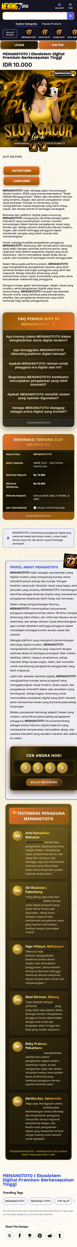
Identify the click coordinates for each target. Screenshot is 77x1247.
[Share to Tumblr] (60, 1235)
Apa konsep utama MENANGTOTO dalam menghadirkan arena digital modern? (38, 338)
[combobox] (35, 15)
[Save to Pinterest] (39, 1235)
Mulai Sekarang (44, 782)
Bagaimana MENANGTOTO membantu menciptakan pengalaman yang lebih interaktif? (38, 380)
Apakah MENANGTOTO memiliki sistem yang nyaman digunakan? (38, 396)
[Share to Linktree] (29, 1235)
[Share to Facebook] (19, 1235)
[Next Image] (74, 109)
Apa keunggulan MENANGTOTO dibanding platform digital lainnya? (38, 352)
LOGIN (19, 45)
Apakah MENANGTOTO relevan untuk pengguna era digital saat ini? (38, 365)
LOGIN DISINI (21, 180)
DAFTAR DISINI (21, 170)
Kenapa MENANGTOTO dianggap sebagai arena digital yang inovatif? (38, 409)
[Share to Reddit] (49, 1235)
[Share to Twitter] (9, 1235)
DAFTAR (58, 45)
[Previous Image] (3, 109)
